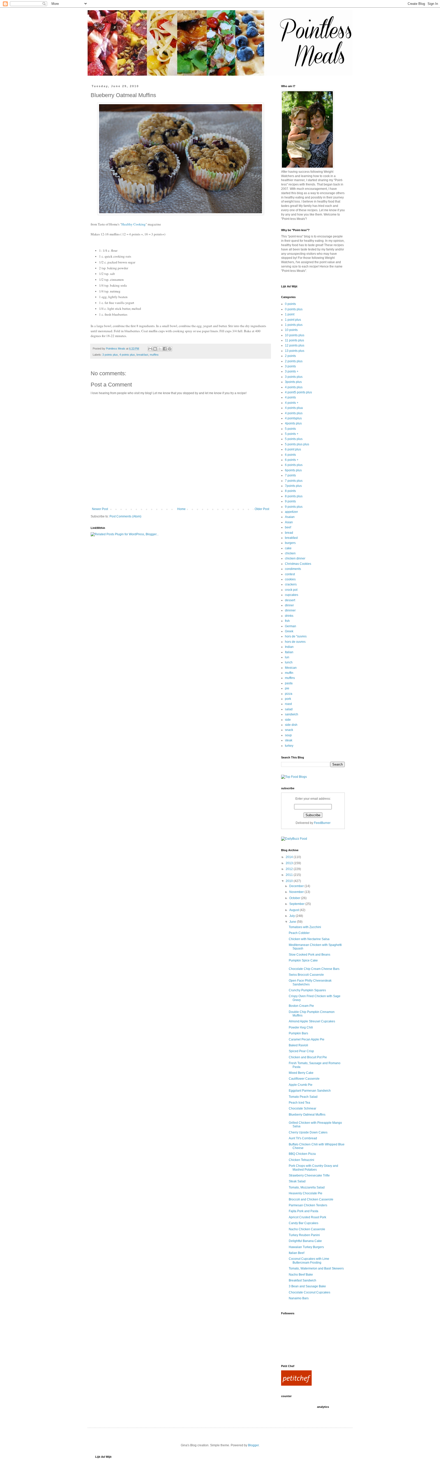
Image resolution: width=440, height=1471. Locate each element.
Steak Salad (297, 1181)
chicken (290, 553)
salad (289, 709)
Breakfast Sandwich (302, 1280)
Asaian (290, 517)
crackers (291, 584)
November (297, 892)
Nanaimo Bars (299, 1298)
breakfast (142, 354)
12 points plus (294, 345)
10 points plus (294, 335)
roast (288, 704)
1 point (289, 314)
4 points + (291, 403)
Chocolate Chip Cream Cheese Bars (314, 969)
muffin (289, 673)
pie (287, 688)
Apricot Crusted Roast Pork (307, 1217)
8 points (290, 491)
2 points (290, 356)
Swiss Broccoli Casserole (306, 975)
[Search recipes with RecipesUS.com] (294, 777)
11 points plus (294, 340)
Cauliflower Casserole (304, 1078)
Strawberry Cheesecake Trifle (309, 1175)
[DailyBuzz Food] (294, 838)
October (295, 898)
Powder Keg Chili (301, 1027)
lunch (289, 662)
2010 (290, 881)
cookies (290, 579)
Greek (289, 631)
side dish (291, 725)
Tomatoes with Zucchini (305, 927)
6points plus (293, 470)
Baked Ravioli (298, 1045)
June (293, 922)
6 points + (291, 460)
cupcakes (291, 595)
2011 (290, 875)
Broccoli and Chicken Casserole (311, 1199)
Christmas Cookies (298, 564)
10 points (291, 330)
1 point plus (293, 320)
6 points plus (293, 465)
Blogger (253, 1445)
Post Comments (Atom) (125, 516)
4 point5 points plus (298, 392)
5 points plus (293, 439)
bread (289, 532)
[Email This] (150, 348)
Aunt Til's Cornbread (303, 1138)
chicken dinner (295, 558)
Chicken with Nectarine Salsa (309, 939)
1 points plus (293, 325)
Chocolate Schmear (302, 1108)
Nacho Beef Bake (301, 1274)
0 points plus (293, 309)
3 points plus (110, 354)
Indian (289, 647)
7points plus (293, 486)
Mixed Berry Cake (301, 1073)
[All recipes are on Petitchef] (296, 1384)
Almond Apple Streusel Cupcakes (312, 1021)
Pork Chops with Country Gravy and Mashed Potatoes (313, 1167)
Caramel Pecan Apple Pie (306, 1039)
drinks (289, 616)
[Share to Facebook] (164, 348)
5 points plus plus (297, 444)
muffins (154, 354)
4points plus (293, 423)
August (294, 910)
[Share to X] (159, 348)
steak (288, 740)
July (292, 916)
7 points (290, 475)
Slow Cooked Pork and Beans (309, 954)
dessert (290, 600)
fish (287, 621)
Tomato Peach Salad (303, 1097)
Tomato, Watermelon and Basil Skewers (316, 1268)
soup (288, 735)
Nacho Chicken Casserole (307, 1229)
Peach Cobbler (299, 933)
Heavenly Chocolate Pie (305, 1193)
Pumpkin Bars (298, 1033)
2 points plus (293, 361)
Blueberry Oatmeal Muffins (307, 1114)
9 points (290, 501)
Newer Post (100, 509)
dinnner (290, 610)
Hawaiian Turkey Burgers (306, 1247)
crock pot (291, 590)
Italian (289, 652)
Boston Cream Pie (301, 1006)
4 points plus (127, 354)
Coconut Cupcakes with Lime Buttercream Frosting (309, 1260)
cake (288, 548)
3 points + (291, 371)
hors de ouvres (295, 642)
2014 (290, 857)
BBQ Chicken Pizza (302, 1154)
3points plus (293, 382)
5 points (290, 429)
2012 (290, 869)
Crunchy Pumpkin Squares (307, 990)
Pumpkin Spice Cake (303, 960)
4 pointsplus (293, 418)
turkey (289, 745)
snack (289, 730)
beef (288, 527)
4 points (290, 397)
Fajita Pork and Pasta (303, 1211)
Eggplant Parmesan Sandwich (310, 1090)
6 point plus (293, 449)
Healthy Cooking (133, 224)
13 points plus (294, 351)
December (297, 886)
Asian (289, 522)
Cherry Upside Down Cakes (308, 1132)
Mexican (291, 668)
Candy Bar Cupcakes (303, 1223)
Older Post (262, 509)
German (290, 626)
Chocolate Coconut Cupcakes (309, 1292)
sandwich (291, 714)
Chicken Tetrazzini (301, 1160)
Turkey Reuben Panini (304, 1235)
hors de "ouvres (296, 636)
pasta (289, 683)
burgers (290, 543)
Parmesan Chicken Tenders (308, 1205)
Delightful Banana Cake (305, 1241)
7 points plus (293, 481)
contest (290, 574)
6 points (290, 455)
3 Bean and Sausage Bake (307, 1286)
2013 (290, 863)
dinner (289, 605)
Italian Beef (296, 1253)
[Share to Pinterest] (169, 348)
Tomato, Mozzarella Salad (307, 1187)
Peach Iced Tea (299, 1102)
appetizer (291, 512)
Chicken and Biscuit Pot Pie (308, 1057)
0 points (290, 304)
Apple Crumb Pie (300, 1085)
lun (287, 657)
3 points (290, 366)
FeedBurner (322, 823)
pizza (288, 694)
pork (288, 699)
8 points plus (293, 496)
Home (181, 509)
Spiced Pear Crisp (301, 1051)
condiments (293, 569)
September (297, 904)
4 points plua (294, 408)
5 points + (291, 434)
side (288, 719)
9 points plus (293, 507)
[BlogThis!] (155, 348)
